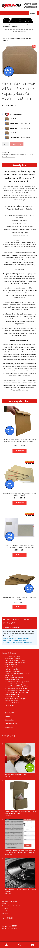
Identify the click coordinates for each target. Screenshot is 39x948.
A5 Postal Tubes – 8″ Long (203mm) (16, 692)
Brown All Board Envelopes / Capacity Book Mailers (18, 22)
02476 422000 (31, 4)
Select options (19, 451)
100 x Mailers (14, 119)
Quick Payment (9, 713)
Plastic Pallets (9, 705)
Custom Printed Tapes (12, 701)
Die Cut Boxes (9, 675)
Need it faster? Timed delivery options (14, 640)
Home (7, 20)
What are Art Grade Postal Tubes (15, 774)
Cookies (7, 716)
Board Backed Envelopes (12, 658)
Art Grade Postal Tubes (12, 656)
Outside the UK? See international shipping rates (17, 643)
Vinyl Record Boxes (11, 665)
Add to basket (16, 144)
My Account (6, 945)
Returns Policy (9, 727)
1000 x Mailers (14, 137)
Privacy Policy (9, 720)
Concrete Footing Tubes (12, 671)
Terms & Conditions (11, 723)
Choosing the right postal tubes (15, 660)
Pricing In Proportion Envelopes (15, 699)
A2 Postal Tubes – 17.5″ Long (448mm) (17, 686)
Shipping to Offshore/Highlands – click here (16, 638)
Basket (32, 945)
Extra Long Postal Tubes (13, 696)
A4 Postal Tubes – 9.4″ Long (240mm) (17, 690)
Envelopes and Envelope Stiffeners (21, 20)
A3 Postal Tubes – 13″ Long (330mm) (16, 688)
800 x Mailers (14, 133)
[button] (33, 46)
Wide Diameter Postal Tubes (14, 677)
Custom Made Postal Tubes (13, 703)
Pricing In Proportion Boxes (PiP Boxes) (17, 673)
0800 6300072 (31, 7)
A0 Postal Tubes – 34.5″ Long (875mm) (17, 682)
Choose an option (16, 114)
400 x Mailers (14, 128)
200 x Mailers (14, 123)
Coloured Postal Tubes (12, 694)
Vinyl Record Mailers (11, 667)
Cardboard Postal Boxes (12, 669)
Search (19, 945)
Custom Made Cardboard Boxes (15, 663)
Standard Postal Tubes (12, 679)
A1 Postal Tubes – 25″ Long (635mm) (16, 684)
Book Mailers (13, 155)
